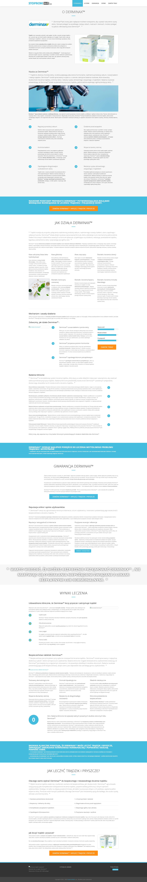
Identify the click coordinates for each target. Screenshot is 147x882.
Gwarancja (95, 3)
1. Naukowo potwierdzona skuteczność (41, 799)
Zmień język (115, 869)
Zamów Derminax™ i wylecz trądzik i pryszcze (73, 208)
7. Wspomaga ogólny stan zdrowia (85, 808)
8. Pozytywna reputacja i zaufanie (85, 812)
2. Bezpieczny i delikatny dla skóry (39, 803)
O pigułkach (78, 3)
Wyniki (103, 3)
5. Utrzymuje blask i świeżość (84, 799)
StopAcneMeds (71, 879)
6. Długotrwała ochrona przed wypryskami (88, 803)
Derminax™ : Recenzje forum (83, 551)
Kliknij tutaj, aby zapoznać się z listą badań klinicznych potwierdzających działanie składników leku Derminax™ (64, 434)
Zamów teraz (112, 3)
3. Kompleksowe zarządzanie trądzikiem (41, 808)
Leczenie (86, 3)
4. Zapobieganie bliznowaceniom (39, 812)
